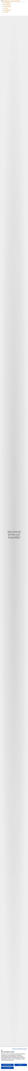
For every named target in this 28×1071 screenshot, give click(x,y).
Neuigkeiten (7, 10)
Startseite (7, 3)
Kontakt (6, 12)
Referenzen (7, 6)
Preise (6, 8)
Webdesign (7, 5)
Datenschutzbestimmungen (19, 1049)
